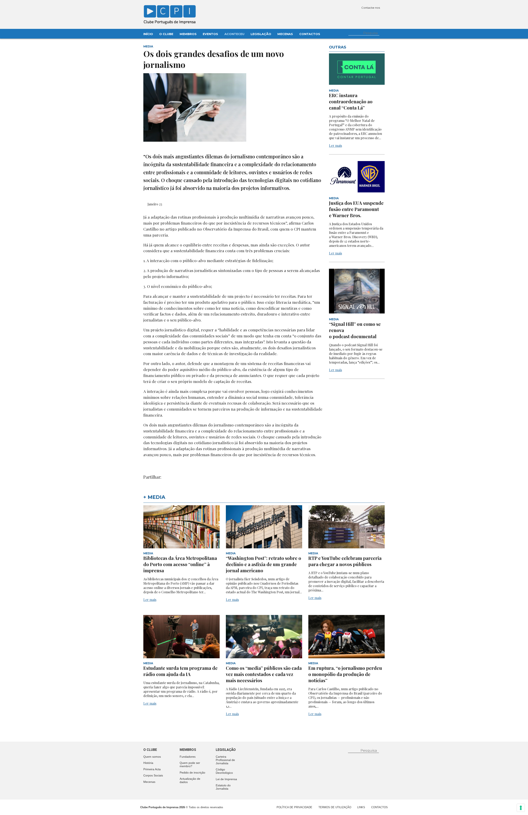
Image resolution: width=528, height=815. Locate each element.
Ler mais (335, 145)
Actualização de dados (190, 780)
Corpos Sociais (153, 775)
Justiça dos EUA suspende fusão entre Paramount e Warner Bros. (356, 209)
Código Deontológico (224, 771)
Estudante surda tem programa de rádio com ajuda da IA (180, 671)
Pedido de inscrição (192, 772)
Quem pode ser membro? (190, 764)
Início (148, 34)
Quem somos (152, 756)
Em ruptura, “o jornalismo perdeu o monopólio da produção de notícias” (345, 674)
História (148, 762)
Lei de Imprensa (226, 779)
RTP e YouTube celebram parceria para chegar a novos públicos (345, 561)
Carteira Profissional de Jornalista (225, 760)
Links (361, 807)
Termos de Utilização (334, 807)
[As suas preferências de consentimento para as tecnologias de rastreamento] (521, 808)
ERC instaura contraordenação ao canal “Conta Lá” (350, 101)
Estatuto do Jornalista (223, 787)
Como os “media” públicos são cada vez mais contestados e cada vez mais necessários (264, 674)
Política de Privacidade (294, 807)
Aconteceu (234, 34)
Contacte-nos (371, 7)
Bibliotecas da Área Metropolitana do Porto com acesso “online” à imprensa (180, 564)
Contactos (309, 34)
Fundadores (188, 756)
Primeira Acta (152, 769)
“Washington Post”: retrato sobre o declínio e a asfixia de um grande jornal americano (263, 564)
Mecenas (285, 34)
